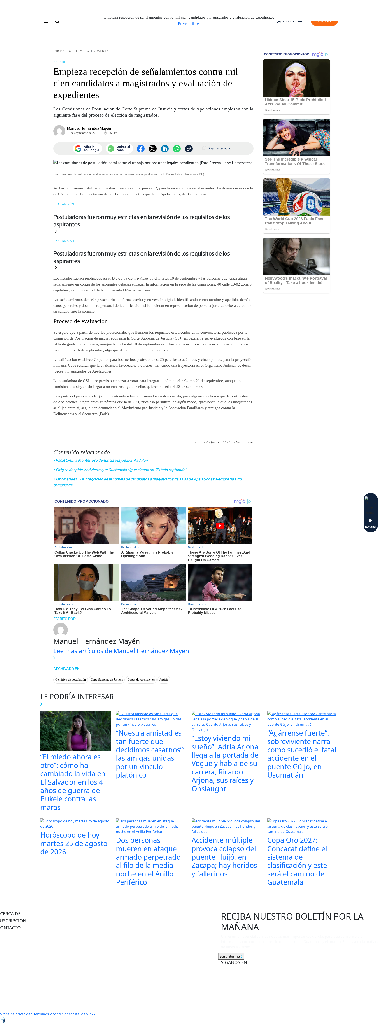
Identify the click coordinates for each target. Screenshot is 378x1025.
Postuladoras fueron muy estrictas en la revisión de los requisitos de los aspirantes (141, 220)
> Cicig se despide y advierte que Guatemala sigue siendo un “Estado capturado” (120, 469)
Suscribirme (230, 956)
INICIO (58, 51)
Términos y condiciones (52, 1014)
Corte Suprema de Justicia (107, 679)
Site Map (80, 1014)
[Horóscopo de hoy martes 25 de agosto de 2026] (75, 824)
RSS (92, 1014)
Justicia (101, 51)
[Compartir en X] (153, 148)
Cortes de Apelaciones (141, 679)
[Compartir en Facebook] (140, 148)
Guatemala (79, 51)
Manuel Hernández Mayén (89, 128)
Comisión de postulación (70, 679)
